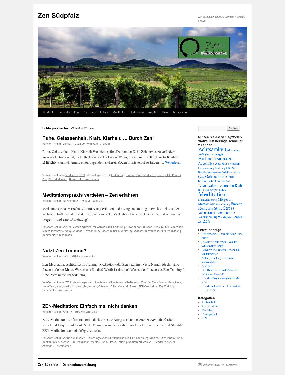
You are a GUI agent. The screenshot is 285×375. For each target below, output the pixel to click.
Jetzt (228, 181)
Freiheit (231, 167)
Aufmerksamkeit (121, 338)
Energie (146, 282)
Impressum (180, 112)
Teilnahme (137, 112)
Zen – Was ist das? (95, 112)
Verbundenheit (207, 212)
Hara (171, 282)
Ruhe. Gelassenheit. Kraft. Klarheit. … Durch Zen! (98, 137)
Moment (203, 203)
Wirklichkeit (226, 217)
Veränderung (226, 212)
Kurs (72, 342)
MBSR (165, 227)
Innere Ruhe (174, 338)
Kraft (139, 175)
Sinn (210, 208)
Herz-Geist (48, 286)
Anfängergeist (206, 154)
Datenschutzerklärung (79, 364)
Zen (44, 179)
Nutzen (92, 286)
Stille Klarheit (173, 175)
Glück (230, 177)
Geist (162, 338)
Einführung (117, 175)
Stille (116, 231)
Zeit (200, 221)
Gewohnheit (133, 227)
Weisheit (123, 286)
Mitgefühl (226, 199)
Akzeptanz (233, 150)
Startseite (49, 112)
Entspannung (140, 338)
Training (122, 342)
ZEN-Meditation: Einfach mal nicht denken (89, 306)
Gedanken (214, 172)
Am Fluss (207, 266)
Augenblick (206, 163)
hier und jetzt (206, 181)
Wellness (153, 231)
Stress (112, 342)
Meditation (119, 112)
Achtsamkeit (104, 227)
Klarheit (130, 175)
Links (165, 112)
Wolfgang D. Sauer (98, 143)
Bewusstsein (234, 163)
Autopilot (221, 163)
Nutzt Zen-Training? (64, 250)
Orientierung (223, 204)
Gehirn (154, 338)
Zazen (133, 286)
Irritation (147, 227)
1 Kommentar (62, 346)
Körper (65, 342)
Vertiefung (126, 231)
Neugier (70, 231)
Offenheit (103, 286)
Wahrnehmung (207, 216)
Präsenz (236, 203)
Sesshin (107, 231)
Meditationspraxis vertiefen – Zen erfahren (90, 194)
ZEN (82, 175)
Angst (219, 154)
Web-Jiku (98, 200)
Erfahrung (119, 227)
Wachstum (140, 231)
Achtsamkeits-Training (126, 282)
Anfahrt (152, 112)
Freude (202, 172)
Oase (79, 231)
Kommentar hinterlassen (84, 179)
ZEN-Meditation (57, 179)
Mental (95, 342)
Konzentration (50, 342)
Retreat (88, 231)
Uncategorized (209, 314)
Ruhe (160, 175)
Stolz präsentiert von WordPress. (220, 364)
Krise (157, 227)
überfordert (135, 342)
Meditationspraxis (53, 231)
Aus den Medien (75, 338)
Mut (212, 203)
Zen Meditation (69, 112)
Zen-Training (166, 286)
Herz (178, 282)
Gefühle (226, 172)
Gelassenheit (215, 176)
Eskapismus (159, 282)
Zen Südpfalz (58, 15)
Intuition (220, 181)
